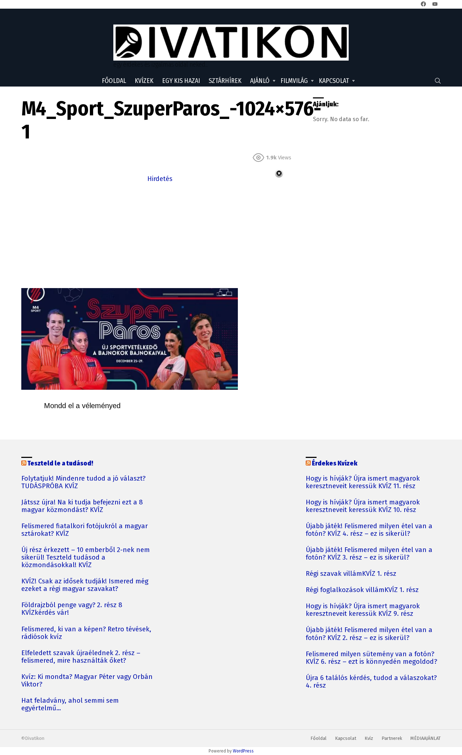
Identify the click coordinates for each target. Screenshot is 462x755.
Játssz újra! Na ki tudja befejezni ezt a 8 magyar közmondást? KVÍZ (82, 506)
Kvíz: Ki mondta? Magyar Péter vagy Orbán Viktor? (87, 680)
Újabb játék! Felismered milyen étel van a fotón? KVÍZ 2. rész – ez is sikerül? (369, 633)
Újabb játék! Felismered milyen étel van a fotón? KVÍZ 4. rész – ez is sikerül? (369, 530)
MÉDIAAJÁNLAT (425, 738)
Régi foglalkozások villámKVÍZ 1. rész (362, 590)
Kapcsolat (334, 81)
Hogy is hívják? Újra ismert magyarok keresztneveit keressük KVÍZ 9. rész (363, 610)
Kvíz (369, 738)
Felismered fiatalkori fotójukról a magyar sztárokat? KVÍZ (84, 530)
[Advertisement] (159, 234)
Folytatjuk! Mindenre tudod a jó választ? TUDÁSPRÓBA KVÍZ (83, 482)
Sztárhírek (225, 81)
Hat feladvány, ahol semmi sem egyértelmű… (70, 704)
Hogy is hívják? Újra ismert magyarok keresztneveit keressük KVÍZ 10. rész (363, 506)
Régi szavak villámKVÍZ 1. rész (351, 574)
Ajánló (260, 81)
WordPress (243, 751)
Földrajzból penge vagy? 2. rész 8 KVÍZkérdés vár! (71, 609)
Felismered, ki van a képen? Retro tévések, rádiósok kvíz (86, 633)
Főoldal (114, 81)
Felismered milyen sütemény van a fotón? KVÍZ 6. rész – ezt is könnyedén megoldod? (371, 658)
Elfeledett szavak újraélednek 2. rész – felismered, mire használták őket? (80, 657)
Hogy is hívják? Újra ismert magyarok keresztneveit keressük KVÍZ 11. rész (363, 482)
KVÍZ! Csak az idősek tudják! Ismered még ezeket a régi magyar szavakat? (84, 585)
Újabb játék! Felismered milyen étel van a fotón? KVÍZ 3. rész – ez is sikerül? (369, 553)
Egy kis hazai (181, 81)
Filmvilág (294, 81)
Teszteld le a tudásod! (60, 463)
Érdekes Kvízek (334, 463)
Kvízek (144, 81)
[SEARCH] (438, 81)
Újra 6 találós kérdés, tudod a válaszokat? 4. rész (371, 681)
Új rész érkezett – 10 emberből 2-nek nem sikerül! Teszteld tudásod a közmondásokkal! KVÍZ (85, 557)
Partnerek (392, 738)
